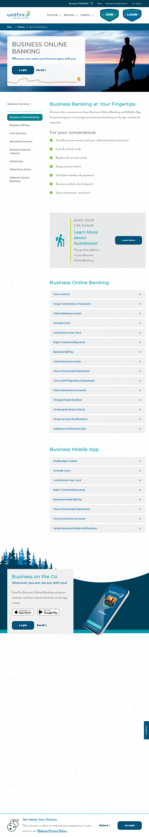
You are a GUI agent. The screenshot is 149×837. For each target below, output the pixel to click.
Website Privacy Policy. (52, 831)
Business (69, 15)
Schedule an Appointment (116, 3)
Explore (85, 15)
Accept (129, 825)
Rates (99, 3)
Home (9, 27)
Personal (52, 15)
